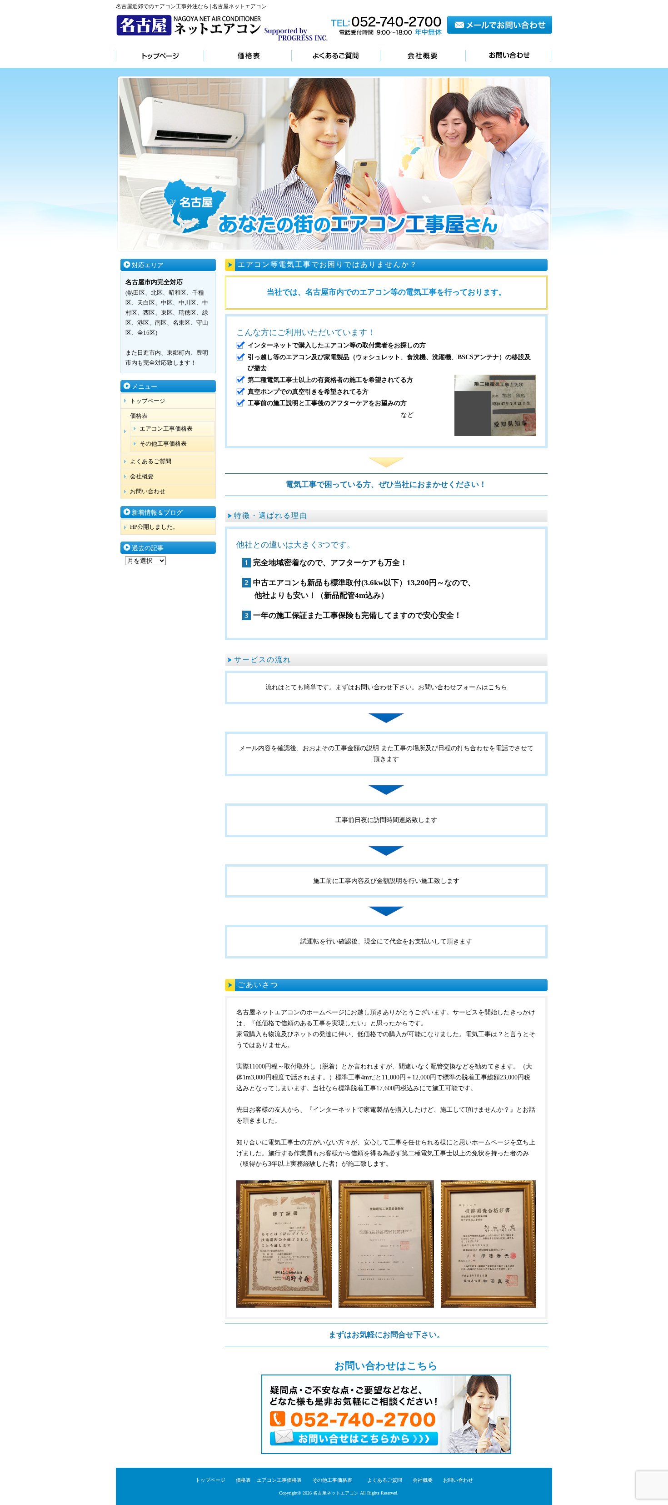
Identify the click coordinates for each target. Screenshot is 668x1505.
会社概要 (422, 56)
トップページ (160, 56)
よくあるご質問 (335, 56)
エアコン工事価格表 (166, 428)
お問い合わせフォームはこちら (462, 687)
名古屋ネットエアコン (336, 1492)
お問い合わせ (508, 56)
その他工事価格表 (163, 443)
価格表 (247, 56)
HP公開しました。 (154, 526)
